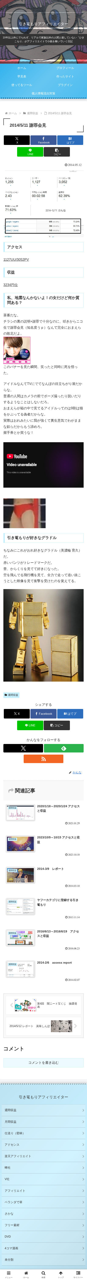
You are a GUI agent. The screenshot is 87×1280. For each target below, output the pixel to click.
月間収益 (10, 1121)
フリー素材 (12, 1225)
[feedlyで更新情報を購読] (64, 748)
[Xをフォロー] (23, 748)
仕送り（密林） (15, 1133)
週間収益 (13, 694)
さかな (9, 1213)
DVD (8, 1236)
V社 (7, 1179)
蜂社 (8, 1167)
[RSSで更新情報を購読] (43, 759)
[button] (57, 152)
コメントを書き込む (43, 1062)
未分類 (9, 1259)
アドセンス (12, 1144)
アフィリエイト (15, 1190)
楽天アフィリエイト (18, 1156)
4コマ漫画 (11, 1248)
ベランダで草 (13, 1202)
